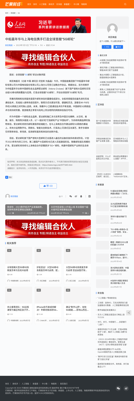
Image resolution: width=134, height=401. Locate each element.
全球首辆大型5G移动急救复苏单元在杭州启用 (18, 268)
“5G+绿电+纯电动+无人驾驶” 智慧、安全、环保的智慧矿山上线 (119, 232)
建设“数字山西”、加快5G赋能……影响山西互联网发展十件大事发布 (76, 308)
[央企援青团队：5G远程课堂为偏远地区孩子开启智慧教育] (18, 295)
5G (41, 45)
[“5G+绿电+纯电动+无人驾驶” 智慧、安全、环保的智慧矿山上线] (102, 232)
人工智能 (42, 4)
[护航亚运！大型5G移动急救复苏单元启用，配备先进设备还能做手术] (48, 255)
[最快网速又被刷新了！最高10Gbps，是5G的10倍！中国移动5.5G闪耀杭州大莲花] (102, 258)
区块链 (59, 4)
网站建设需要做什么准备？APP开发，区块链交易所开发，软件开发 (120, 157)
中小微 (76, 4)
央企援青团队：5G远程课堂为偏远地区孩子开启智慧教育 (18, 308)
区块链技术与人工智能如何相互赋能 (120, 139)
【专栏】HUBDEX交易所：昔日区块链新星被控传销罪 (103, 175)
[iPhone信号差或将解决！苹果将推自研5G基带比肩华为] (48, 295)
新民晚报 (9, 45)
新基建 (66, 4)
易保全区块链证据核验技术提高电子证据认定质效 (120, 122)
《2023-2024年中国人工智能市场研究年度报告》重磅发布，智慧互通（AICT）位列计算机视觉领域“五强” (112, 342)
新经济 (51, 4)
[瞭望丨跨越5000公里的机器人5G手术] (102, 245)
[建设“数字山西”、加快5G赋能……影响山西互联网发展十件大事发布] (77, 295)
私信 (119, 47)
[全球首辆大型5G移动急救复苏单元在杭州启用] (18, 255)
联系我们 (64, 384)
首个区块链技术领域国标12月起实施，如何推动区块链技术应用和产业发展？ (103, 122)
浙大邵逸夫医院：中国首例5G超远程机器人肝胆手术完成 (119, 270)
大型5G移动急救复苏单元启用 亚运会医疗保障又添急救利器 (77, 269)
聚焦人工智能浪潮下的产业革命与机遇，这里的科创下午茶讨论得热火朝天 (112, 92)
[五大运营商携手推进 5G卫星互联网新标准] (102, 206)
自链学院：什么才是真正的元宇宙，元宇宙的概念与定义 (103, 157)
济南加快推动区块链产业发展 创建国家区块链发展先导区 (103, 139)
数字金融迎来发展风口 (107, 310)
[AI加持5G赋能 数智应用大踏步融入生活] (102, 283)
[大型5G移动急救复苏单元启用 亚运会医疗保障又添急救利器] (77, 255)
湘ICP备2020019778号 (69, 388)
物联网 (84, 4)
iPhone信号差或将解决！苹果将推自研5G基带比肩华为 (47, 308)
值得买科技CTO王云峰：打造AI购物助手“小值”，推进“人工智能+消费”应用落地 (112, 332)
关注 (107, 47)
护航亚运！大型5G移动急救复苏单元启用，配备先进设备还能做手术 (47, 269)
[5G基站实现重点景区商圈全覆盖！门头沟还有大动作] (102, 194)
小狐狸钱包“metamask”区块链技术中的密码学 (120, 175)
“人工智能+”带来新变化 (107, 298)
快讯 (35, 4)
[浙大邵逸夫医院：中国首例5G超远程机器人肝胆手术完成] (102, 270)
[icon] (118, 388)
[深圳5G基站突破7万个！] (102, 219)
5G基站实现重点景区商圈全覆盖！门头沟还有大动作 (119, 193)
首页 (29, 4)
